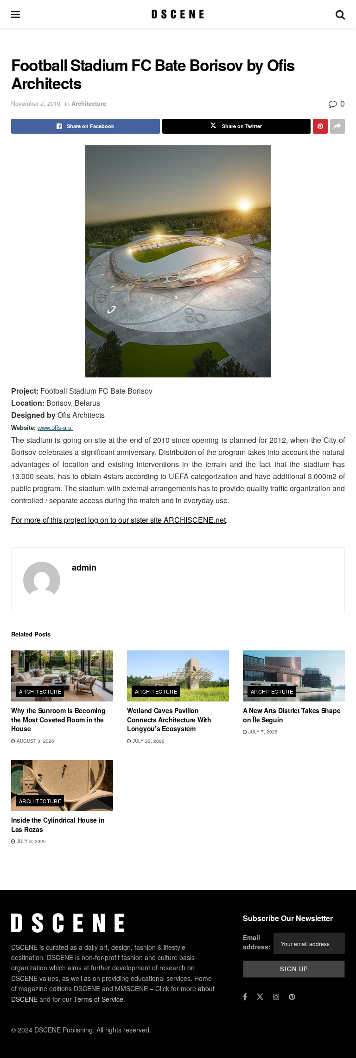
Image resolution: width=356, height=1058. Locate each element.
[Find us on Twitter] (260, 997)
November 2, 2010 (35, 103)
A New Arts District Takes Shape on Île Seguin (291, 715)
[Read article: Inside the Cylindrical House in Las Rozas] (62, 785)
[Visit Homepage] (177, 14)
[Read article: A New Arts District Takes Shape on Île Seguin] (294, 675)
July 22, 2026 (148, 741)
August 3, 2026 (34, 741)
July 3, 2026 (30, 841)
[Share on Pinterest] (320, 126)
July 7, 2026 (262, 731)
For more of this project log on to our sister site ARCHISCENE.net (118, 519)
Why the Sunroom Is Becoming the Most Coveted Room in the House (58, 719)
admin (84, 567)
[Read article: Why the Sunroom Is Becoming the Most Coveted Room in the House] (62, 675)
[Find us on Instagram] (276, 997)
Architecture (88, 103)
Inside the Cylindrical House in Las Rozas (57, 824)
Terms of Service (98, 998)
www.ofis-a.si (55, 427)
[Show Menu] (15, 14)
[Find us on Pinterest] (292, 997)
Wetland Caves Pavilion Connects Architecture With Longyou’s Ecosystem (169, 719)
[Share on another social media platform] (337, 126)
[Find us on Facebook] (245, 997)
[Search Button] (340, 14)
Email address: (257, 942)
